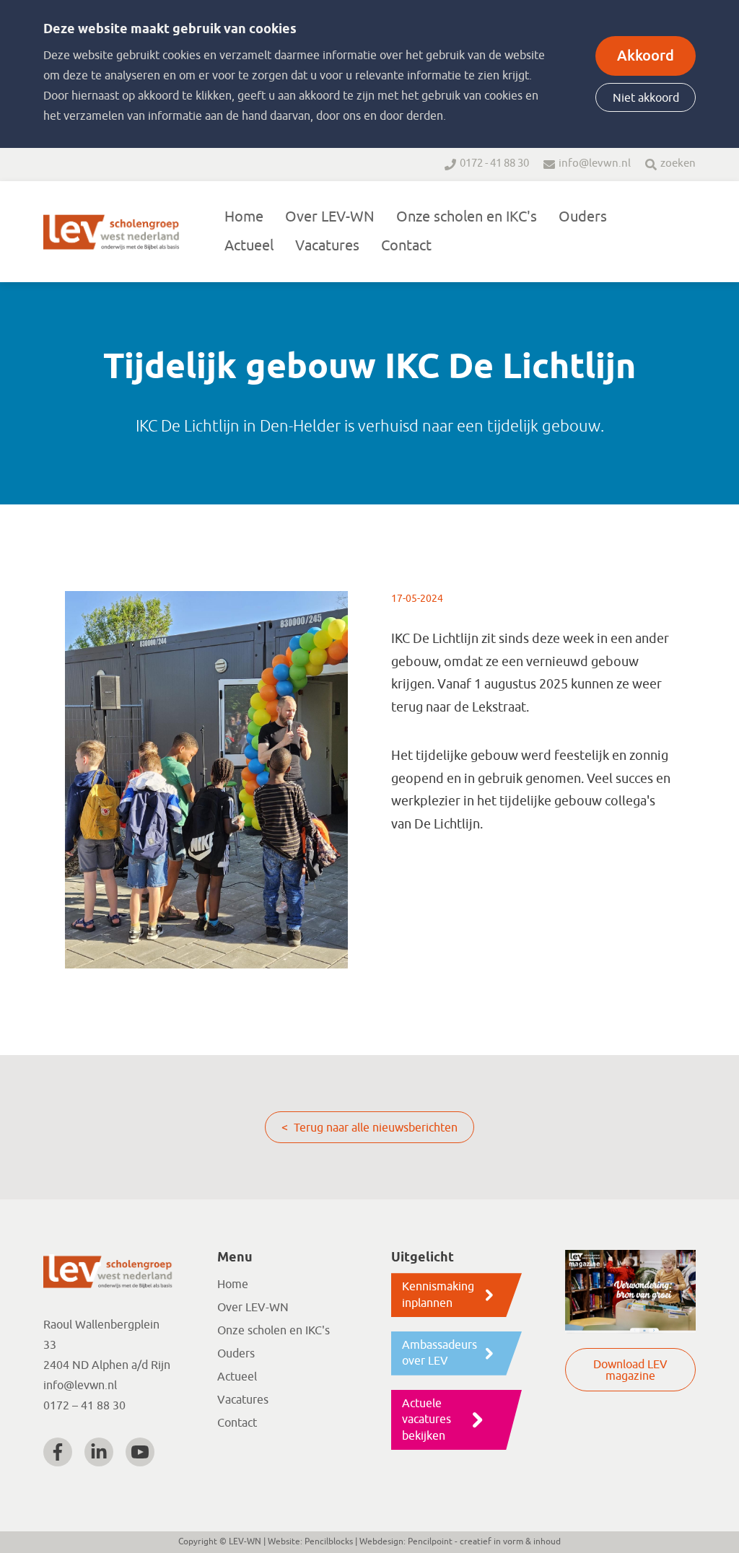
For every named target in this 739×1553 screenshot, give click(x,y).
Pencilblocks (329, 1541)
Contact (406, 246)
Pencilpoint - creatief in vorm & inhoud (484, 1541)
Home (243, 217)
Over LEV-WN (330, 217)
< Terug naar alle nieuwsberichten (369, 1128)
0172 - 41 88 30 (494, 163)
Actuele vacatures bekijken (426, 1419)
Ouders (583, 217)
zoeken (678, 163)
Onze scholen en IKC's (466, 217)
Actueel (249, 246)
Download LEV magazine (630, 1370)
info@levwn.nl (595, 163)
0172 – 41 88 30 (84, 1406)
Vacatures (327, 246)
